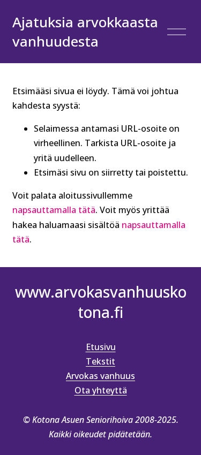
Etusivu (101, 347)
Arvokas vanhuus (100, 376)
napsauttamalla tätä (53, 210)
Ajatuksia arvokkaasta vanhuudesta (85, 31)
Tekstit (100, 361)
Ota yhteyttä (101, 390)
